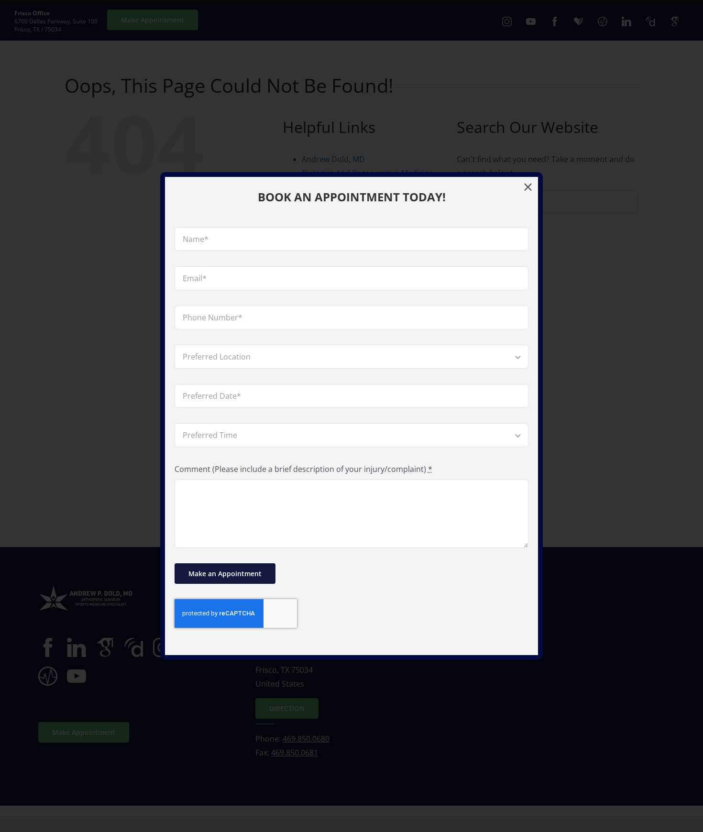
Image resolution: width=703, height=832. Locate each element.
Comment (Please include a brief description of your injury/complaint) (303, 469)
